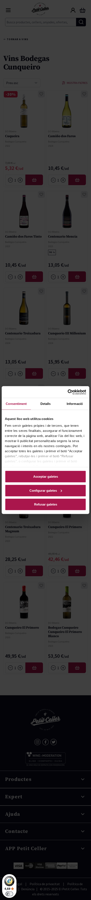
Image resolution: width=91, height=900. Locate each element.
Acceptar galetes (45, 476)
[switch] (9, 894)
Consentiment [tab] (16, 404)
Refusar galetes (45, 504)
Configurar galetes (43, 490)
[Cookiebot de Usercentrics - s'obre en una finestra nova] (67, 392)
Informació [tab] (75, 404)
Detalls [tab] (45, 404)
